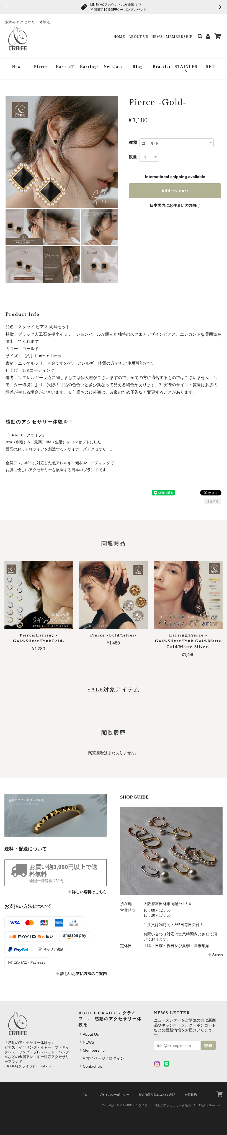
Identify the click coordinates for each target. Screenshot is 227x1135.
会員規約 (191, 1094)
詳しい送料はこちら (89, 892)
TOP (86, 1094)
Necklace (113, 67)
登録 (208, 1045)
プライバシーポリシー (114, 1094)
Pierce (41, 67)
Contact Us (92, 1066)
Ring (138, 67)
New (16, 67)
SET (210, 67)
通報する (213, 501)
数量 (133, 156)
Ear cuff (65, 67)
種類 (133, 142)
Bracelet (162, 67)
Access (217, 955)
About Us (138, 37)
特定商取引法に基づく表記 (157, 1094)
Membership (179, 37)
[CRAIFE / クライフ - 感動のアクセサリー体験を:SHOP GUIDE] (171, 851)
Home (119, 37)
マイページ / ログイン (105, 1058)
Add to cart (175, 190)
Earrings (89, 67)
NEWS (156, 37)
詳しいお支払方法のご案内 (83, 974)
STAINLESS (186, 69)
